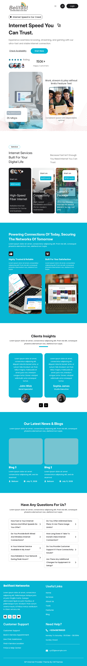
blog (48, 614)
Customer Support (11, 630)
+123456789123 (57, 630)
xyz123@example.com (58, 650)
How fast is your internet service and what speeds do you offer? (24, 524)
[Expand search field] (62, 6)
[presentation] (41, 405)
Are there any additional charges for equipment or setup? (58, 562)
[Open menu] (55, 6)
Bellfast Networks (16, 586)
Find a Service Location (13, 643)
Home (48, 592)
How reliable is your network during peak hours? (24, 557)
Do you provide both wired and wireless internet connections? (23, 536)
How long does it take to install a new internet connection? (58, 536)
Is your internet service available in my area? (21, 548)
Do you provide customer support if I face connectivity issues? (59, 549)
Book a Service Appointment (16, 635)
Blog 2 (48, 467)
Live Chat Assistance (12, 639)
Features (50, 610)
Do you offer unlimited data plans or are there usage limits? (59, 524)
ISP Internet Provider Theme (36, 662)
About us (50, 601)
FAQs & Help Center (12, 648)
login (72, 6)
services (49, 597)
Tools (48, 605)
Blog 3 (12, 467)
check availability (18, 51)
